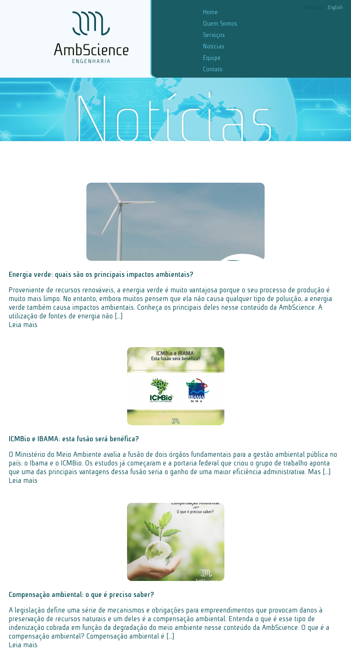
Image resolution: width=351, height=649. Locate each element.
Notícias (213, 46)
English (335, 8)
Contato (213, 69)
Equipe (212, 58)
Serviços (214, 35)
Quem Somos (220, 23)
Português (313, 8)
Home (210, 12)
